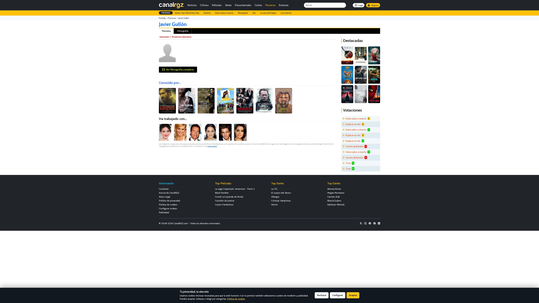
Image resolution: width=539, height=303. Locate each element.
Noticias (192, 5)
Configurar (337, 295)
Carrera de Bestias (354, 146)
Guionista (164, 36)
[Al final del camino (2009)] (225, 100)
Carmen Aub (333, 196)
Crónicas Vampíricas (281, 200)
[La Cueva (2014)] (186, 100)
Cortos (258, 5)
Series (228, 5)
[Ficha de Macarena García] (210, 132)
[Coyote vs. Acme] (347, 55)
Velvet (274, 204)
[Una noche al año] (374, 75)
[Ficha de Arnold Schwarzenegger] (195, 132)
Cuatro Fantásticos (224, 204)
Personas (270, 5)
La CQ (274, 189)
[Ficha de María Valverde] (165, 132)
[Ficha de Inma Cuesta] (240, 132)
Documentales (243, 5)
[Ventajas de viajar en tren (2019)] (283, 100)
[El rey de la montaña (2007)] (206, 100)
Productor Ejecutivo (181, 36)
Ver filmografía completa (180, 69)
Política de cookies (168, 204)
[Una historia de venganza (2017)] (264, 100)
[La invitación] (361, 55)
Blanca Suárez (334, 200)
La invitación (286, 13)
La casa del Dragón (268, 13)
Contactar (164, 189)
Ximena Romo (334, 189)
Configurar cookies (168, 208)
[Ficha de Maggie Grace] (180, 132)
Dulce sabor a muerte (224, 13)
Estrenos (283, 5)
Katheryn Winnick (335, 204)
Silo (254, 13)
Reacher (207, 13)
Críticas (204, 5)
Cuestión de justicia (224, 200)
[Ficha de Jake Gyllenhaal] (225, 132)
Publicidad (164, 212)
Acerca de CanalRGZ (169, 192)
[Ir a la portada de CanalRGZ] (171, 5)
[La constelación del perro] (361, 75)
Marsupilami (243, 13)
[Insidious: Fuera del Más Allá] (347, 94)
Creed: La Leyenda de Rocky (229, 196)
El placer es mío (353, 124)
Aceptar (353, 295)
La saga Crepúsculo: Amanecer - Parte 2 (235, 189)
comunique (212, 146)
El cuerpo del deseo (281, 192)
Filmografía (182, 31)
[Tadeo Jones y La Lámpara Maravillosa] (347, 75)
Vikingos (275, 196)
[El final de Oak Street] (361, 94)
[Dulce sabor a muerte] (374, 55)
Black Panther (222, 192)
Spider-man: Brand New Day (187, 13)
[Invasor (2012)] (244, 100)
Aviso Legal (164, 196)
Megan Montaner (335, 192)
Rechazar (321, 295)
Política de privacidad (169, 200)
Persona (166, 31)
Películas (217, 5)
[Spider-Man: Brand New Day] (374, 94)
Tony (348, 163)
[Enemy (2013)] (167, 100)
